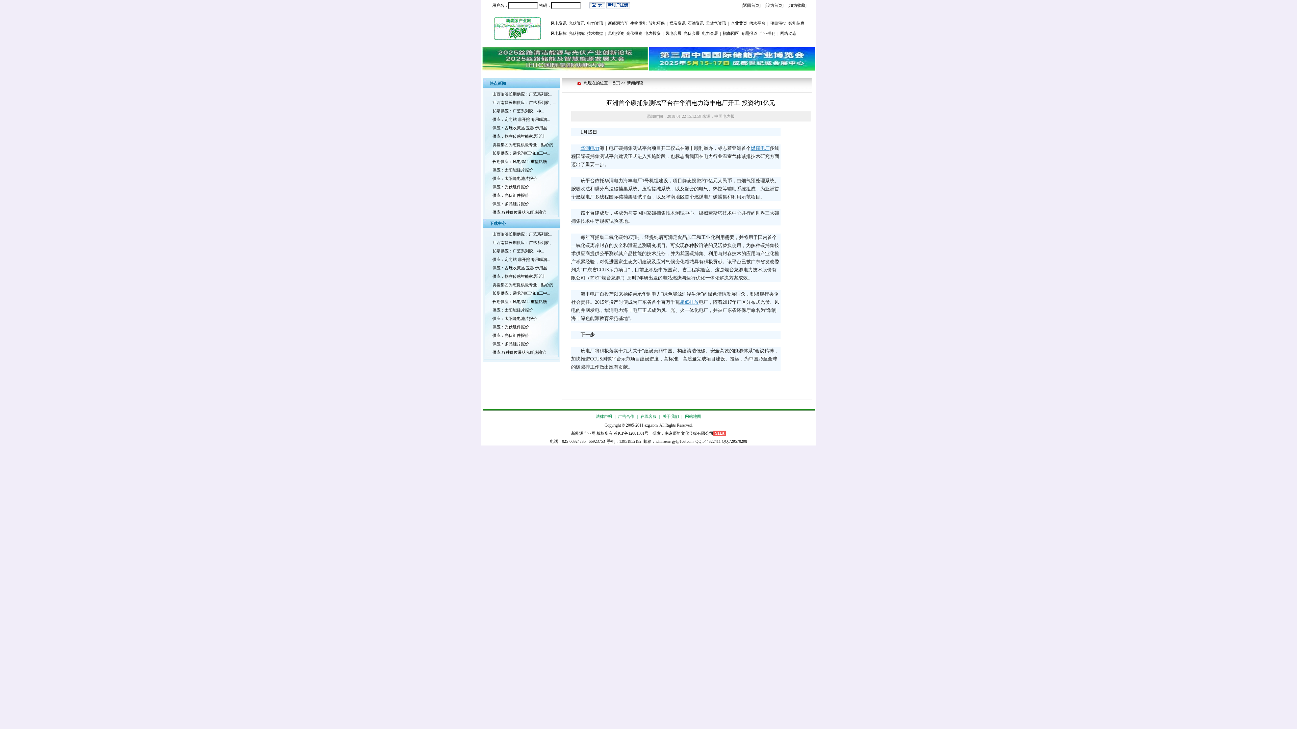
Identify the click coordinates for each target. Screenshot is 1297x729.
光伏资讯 (577, 23)
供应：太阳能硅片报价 (512, 170)
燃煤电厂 (760, 148)
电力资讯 (595, 23)
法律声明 (604, 416)
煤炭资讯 (677, 23)
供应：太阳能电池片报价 (514, 178)
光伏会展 (692, 33)
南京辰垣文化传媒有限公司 (689, 433)
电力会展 (710, 33)
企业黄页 (739, 23)
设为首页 (774, 5)
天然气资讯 (716, 23)
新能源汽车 (618, 23)
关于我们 (671, 416)
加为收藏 (797, 5)
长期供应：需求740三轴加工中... (521, 153)
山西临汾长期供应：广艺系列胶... (522, 94)
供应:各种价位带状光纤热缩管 (519, 212)
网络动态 (788, 33)
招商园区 (731, 33)
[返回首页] (751, 5)
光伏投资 (634, 33)
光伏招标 (577, 33)
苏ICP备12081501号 (631, 433)
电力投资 (652, 33)
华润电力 (590, 148)
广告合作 (626, 416)
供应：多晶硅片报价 (510, 203)
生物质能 (638, 23)
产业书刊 (767, 33)
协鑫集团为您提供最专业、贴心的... (524, 144)
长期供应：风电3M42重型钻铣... (521, 161)
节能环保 (656, 23)
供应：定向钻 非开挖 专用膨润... (521, 119)
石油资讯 (696, 23)
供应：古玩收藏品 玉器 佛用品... (521, 128)
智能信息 (796, 23)
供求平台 (757, 23)
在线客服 (648, 416)
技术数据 (595, 33)
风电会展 (673, 33)
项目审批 (778, 23)
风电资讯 (559, 23)
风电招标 (559, 33)
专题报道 (749, 33)
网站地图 (693, 416)
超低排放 (689, 302)
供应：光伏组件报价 (510, 187)
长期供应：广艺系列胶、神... (518, 111)
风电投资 (616, 33)
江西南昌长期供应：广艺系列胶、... (524, 102)
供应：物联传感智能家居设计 (518, 136)
